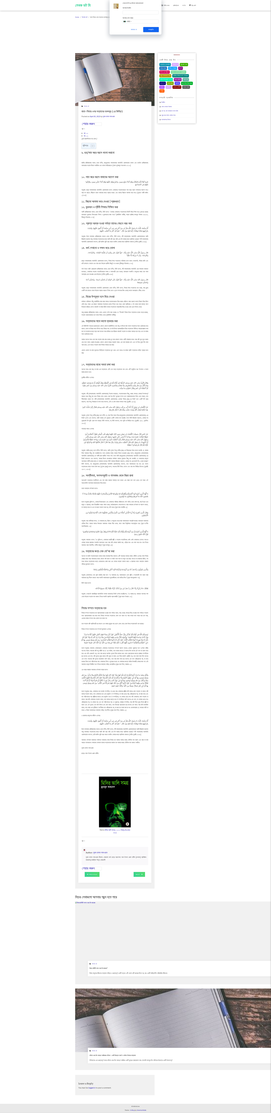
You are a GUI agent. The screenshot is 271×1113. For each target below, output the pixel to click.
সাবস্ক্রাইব (151, 29)
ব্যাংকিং (177, 83)
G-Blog (132, 1110)
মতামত (162, 87)
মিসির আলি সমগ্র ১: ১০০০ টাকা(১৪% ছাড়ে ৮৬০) (117, 831)
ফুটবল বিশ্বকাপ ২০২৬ (166, 79)
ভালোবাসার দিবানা (166, 119)
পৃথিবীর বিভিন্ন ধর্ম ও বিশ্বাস (180, 76)
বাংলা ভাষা (170, 83)
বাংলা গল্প (185, 79)
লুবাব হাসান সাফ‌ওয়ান (109, 116)
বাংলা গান (162, 83)
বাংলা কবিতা (178, 79)
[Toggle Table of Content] (91, 146)
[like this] (83, 129)
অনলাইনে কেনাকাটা (165, 64)
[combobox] (127, 21)
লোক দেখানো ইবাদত (166, 107)
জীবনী (180, 68)
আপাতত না (134, 29)
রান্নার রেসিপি (177, 87)
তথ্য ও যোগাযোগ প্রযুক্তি (178, 72)
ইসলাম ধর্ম (86, 106)
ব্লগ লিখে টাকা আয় (187, 83)
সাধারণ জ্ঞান (186, 87)
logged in (91, 1088)
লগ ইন (184, 5)
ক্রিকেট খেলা (184, 64)
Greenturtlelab (141, 1110)
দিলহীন (163, 102)
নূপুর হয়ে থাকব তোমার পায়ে (168, 115)
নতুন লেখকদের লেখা (165, 76)
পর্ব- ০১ (86, 133)
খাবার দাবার (163, 68)
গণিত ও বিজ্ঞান (172, 68)
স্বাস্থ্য (162, 91)
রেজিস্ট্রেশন (176, 5)
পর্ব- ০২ (86, 136)
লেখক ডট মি (83, 5)
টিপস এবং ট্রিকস (164, 72)
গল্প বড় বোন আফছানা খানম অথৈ (169, 111)
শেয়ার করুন (88, 124)
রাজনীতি (168, 87)
